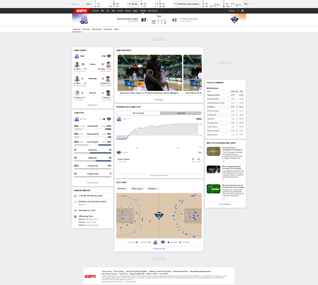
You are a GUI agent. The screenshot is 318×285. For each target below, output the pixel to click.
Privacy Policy (119, 271)
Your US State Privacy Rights (136, 271)
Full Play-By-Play (159, 249)
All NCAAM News (225, 204)
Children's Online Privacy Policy (160, 271)
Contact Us (123, 274)
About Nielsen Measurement (200, 271)
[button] (238, 11)
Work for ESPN (152, 274)
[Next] (249, 4)
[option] (150, 75)
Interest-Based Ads (181, 271)
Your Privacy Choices (109, 274)
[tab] (138, 113)
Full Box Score (93, 105)
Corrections (163, 274)
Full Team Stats (92, 183)
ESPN (82, 11)
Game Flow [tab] (181, 113)
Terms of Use (107, 271)
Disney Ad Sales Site (137, 274)
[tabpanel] (159, 146)
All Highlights (159, 100)
